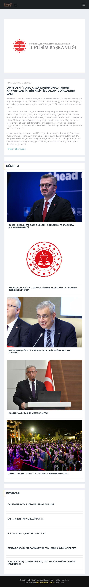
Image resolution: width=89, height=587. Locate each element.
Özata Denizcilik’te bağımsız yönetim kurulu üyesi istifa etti (42, 548)
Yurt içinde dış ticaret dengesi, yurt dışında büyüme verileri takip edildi (41, 563)
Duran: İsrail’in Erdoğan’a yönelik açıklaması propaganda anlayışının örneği (41, 226)
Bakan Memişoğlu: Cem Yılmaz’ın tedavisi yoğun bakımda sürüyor (40, 351)
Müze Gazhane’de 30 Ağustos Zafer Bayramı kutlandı (38, 474)
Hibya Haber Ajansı (45, 583)
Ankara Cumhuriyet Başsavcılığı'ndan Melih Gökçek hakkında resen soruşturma (43, 289)
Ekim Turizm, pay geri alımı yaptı (25, 519)
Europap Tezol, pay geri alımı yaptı (27, 533)
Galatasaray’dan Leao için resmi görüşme (31, 504)
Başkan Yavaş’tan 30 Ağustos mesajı (29, 413)
